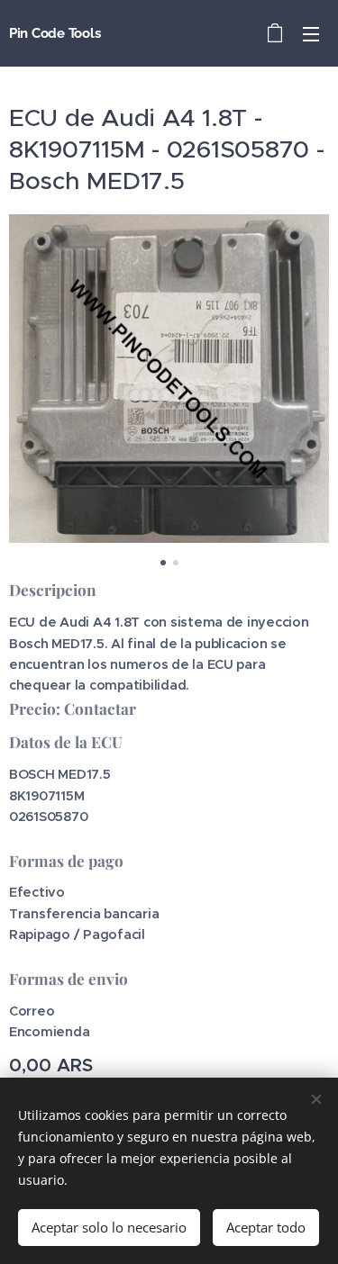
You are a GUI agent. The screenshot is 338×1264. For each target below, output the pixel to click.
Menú (311, 33)
